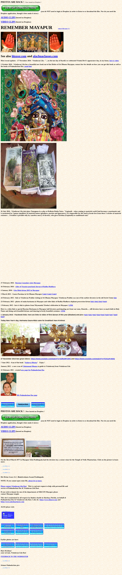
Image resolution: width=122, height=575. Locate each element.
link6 (107, 315)
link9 (2, 317)
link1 (92, 301)
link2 (96, 301)
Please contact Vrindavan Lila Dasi (14, 486)
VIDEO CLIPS (8, 21)
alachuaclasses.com (45, 56)
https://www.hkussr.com (48, 500)
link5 (103, 315)
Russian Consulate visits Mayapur (28, 283)
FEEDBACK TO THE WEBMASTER (14, 556)
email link (28, 66)
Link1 (44, 294)
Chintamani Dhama (30, 366)
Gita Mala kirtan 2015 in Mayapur (26, 290)
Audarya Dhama (31, 363)
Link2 (49, 294)
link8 (115, 315)
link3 (101, 301)
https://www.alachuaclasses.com (12, 502)
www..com (6, 466)
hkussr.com (19, 56)
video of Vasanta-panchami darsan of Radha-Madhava (35, 287)
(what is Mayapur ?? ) (64, 28)
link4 (105, 301)
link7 (111, 315)
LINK (71, 305)
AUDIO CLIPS (8, 17)
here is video (114, 61)
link (115, 298)
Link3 (54, 294)
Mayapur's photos (10, 516)
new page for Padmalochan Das (32, 370)
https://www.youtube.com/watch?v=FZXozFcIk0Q (95, 359)
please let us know (35, 481)
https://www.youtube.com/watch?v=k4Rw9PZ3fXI (51, 359)
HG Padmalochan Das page (27, 395)
